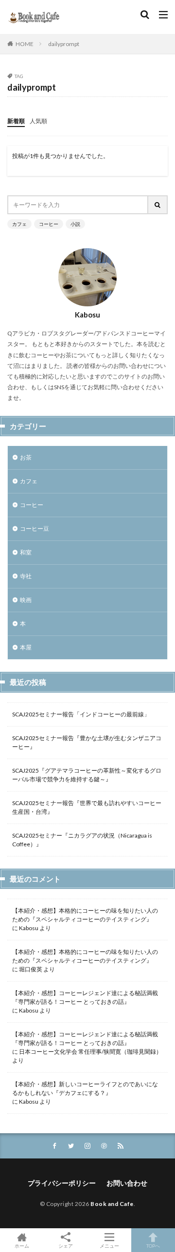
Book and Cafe (112, 1203)
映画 (26, 599)
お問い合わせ (126, 1183)
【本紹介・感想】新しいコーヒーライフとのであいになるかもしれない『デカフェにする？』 (85, 1088)
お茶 (26, 457)
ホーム (22, 1245)
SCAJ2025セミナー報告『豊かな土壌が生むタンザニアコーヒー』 (86, 742)
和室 (26, 552)
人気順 (38, 121)
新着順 (16, 121)
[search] (158, 204)
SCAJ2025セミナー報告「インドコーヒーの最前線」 (81, 714)
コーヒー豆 (34, 528)
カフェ (19, 224)
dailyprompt (63, 44)
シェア (65, 1246)
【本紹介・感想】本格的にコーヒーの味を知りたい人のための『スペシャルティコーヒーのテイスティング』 (85, 915)
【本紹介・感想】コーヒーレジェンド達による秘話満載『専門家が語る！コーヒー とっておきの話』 (85, 997)
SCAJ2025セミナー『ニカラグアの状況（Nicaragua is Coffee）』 (82, 840)
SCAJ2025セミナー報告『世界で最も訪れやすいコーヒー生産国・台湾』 (86, 807)
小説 (75, 224)
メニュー (109, 1245)
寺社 (26, 576)
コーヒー (48, 224)
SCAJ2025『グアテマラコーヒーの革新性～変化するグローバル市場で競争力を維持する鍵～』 (86, 775)
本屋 (26, 647)
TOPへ (153, 1245)
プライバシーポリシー (62, 1183)
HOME (25, 44)
